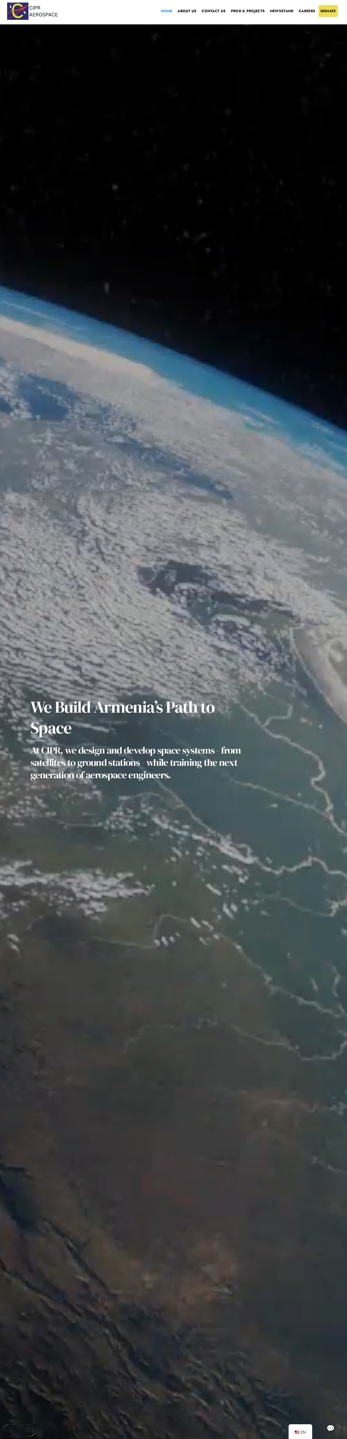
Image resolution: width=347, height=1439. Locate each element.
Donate (328, 10)
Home (166, 10)
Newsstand (282, 10)
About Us (187, 10)
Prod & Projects (248, 10)
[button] (19, 1430)
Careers (307, 10)
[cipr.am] (32, 17)
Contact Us (214, 10)
